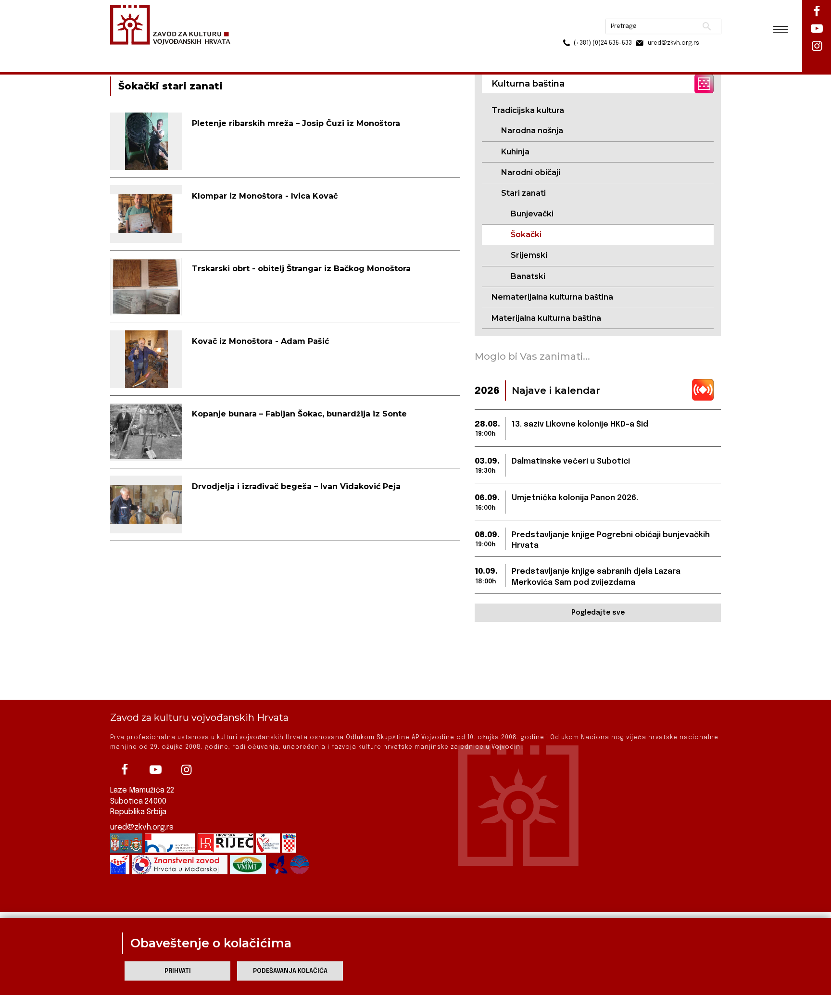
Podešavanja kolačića (290, 971)
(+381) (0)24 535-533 (566, 29)
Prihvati (177, 971)
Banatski (528, 276)
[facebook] (124, 770)
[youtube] (155, 770)
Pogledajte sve (598, 612)
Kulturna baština (180, 52)
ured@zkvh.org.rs (142, 827)
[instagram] (186, 770)
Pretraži (670, 12)
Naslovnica (127, 52)
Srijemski (529, 255)
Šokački (526, 234)
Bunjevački (532, 213)
